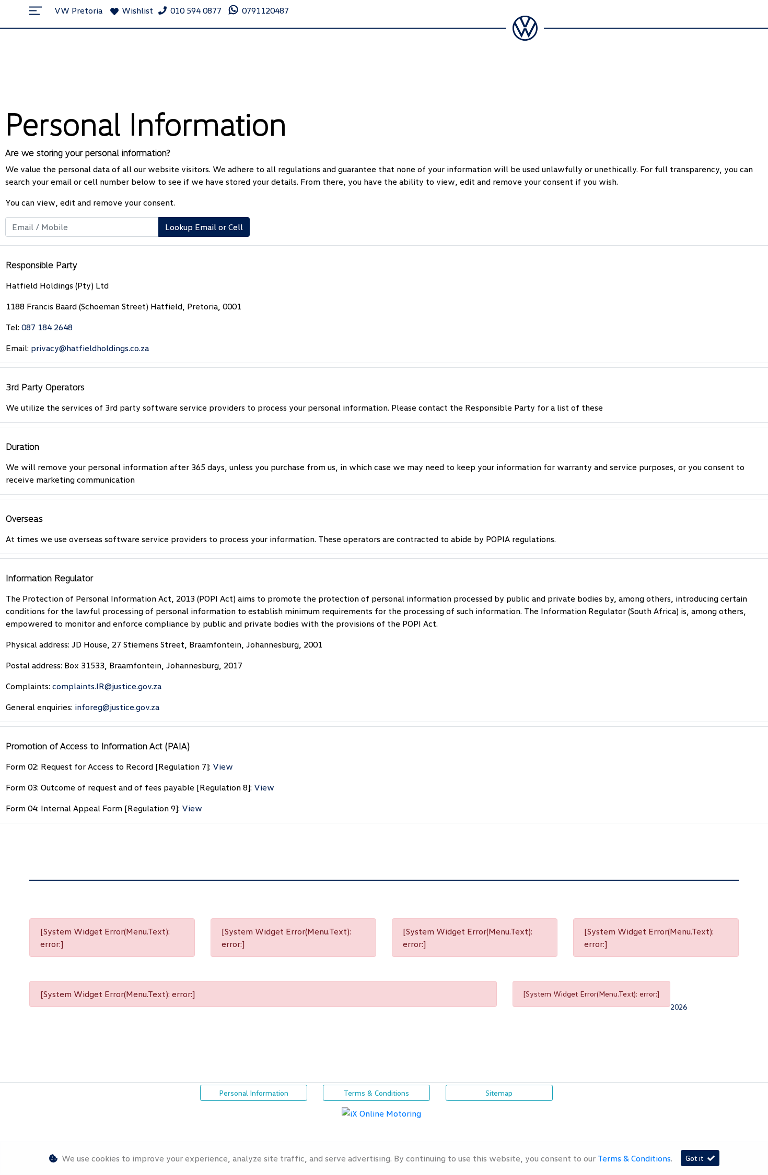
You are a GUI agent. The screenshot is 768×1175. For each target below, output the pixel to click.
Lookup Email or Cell (204, 227)
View (223, 766)
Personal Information (253, 1092)
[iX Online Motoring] (384, 1112)
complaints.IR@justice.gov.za (106, 686)
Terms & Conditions (376, 1092)
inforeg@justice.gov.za (117, 707)
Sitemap (499, 1092)
